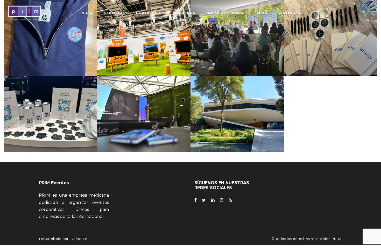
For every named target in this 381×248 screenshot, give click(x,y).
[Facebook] (195, 200)
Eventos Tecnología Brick (331, 43)
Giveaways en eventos (51, 119)
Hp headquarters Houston (51, 43)
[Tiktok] (230, 200)
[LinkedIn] (213, 200)
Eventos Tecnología (144, 119)
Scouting (45, 112)
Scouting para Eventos (237, 119)
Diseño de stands (144, 43)
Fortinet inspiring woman (237, 43)
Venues (58, 112)
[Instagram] (221, 200)
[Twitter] (204, 200)
